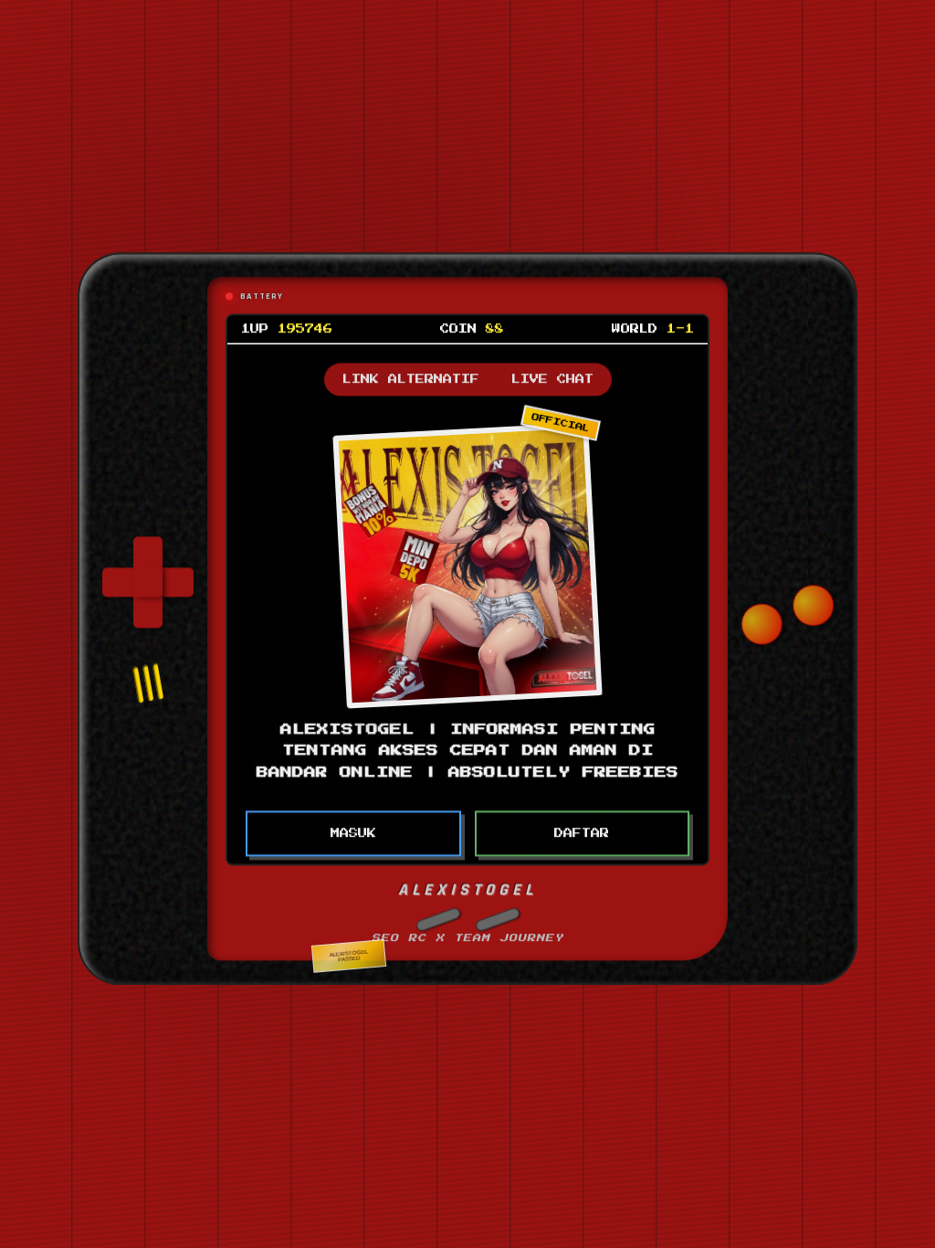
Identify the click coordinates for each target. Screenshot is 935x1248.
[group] (148, 573)
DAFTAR (581, 825)
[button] (438, 911)
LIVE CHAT (552, 370)
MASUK (353, 825)
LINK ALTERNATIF (410, 370)
